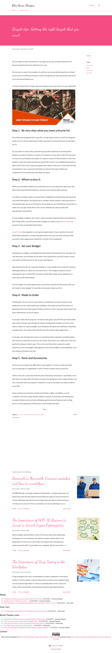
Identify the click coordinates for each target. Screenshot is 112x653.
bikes (88, 68)
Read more (66, 508)
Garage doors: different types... (16, 601)
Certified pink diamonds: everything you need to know (25, 611)
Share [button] (89, 56)
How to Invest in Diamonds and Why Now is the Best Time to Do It (29, 603)
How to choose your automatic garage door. (21, 621)
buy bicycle (90, 70)
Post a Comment (23, 508)
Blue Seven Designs (23, 5)
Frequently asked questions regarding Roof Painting (24, 619)
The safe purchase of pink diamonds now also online (24, 623)
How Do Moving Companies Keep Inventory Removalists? (26, 627)
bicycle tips (90, 65)
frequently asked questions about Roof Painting (22, 599)
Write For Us (24, 10)
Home (13, 10)
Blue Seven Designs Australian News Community (38, 637)
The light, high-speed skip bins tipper (18, 625)
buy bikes (67, 221)
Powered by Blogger (57, 646)
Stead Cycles (17, 232)
